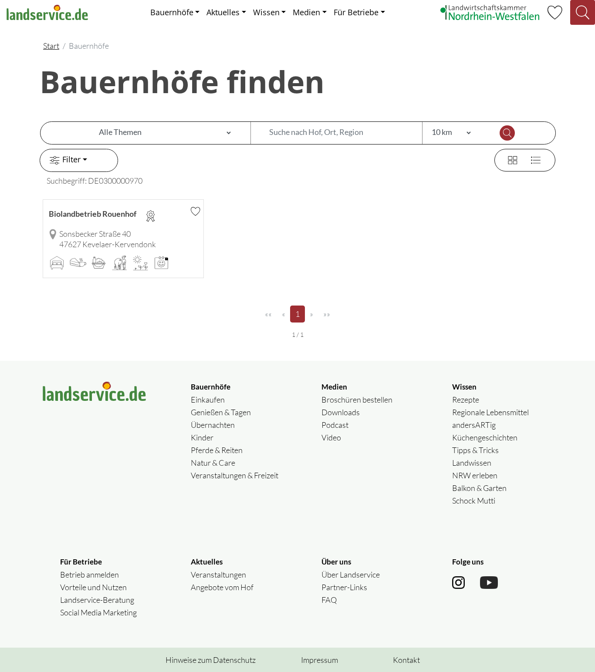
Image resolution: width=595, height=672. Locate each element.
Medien (306, 12)
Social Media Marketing (98, 612)
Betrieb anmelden (89, 574)
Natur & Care (213, 462)
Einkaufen (208, 399)
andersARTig (474, 425)
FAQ (329, 600)
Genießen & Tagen (221, 412)
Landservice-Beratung (97, 600)
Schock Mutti (473, 500)
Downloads (340, 412)
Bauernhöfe (171, 12)
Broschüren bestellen (356, 399)
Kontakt (406, 660)
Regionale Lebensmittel (490, 412)
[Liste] (532, 159)
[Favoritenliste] (555, 11)
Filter (71, 159)
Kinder (202, 437)
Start (51, 45)
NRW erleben (474, 475)
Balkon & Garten (479, 488)
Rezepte (465, 399)
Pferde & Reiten (217, 450)
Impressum (319, 660)
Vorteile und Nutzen (93, 587)
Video (331, 437)
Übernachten (213, 425)
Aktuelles (223, 12)
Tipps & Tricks (475, 450)
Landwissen (471, 462)
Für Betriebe (356, 12)
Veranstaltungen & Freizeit (234, 475)
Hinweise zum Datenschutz (211, 660)
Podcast (334, 425)
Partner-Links (344, 587)
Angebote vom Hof (222, 587)
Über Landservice (350, 574)
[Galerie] (507, 159)
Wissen (266, 12)
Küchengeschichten (484, 437)
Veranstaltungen (218, 574)
